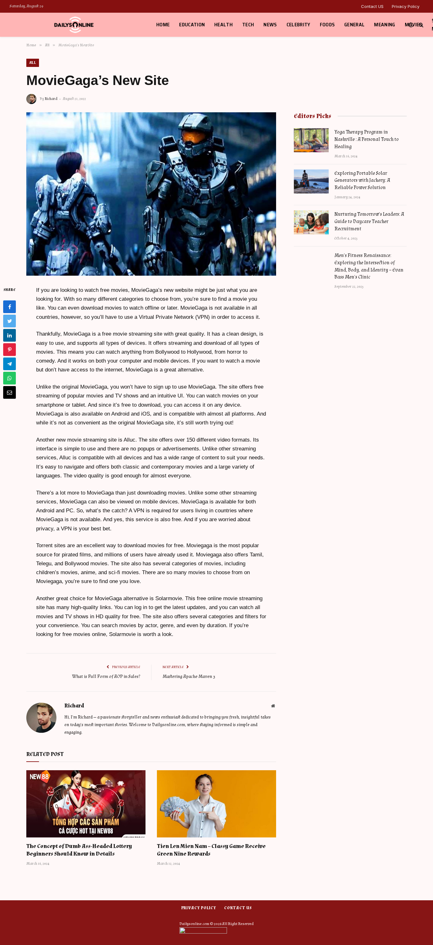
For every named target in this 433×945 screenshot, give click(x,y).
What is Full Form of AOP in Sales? (106, 676)
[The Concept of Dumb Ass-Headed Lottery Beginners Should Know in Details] (85, 803)
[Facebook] (9, 306)
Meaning (384, 25)
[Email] (9, 392)
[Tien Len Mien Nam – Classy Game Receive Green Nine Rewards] (216, 803)
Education (192, 25)
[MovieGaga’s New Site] (151, 194)
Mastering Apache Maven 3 (189, 676)
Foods (327, 25)
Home (163, 25)
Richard (51, 98)
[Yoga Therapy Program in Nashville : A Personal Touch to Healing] (311, 140)
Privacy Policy (405, 6)
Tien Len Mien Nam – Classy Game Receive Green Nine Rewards (211, 850)
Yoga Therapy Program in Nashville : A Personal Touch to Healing (366, 139)
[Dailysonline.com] (75, 25)
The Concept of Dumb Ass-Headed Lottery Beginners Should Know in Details (79, 850)
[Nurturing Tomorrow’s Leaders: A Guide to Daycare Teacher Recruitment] (311, 222)
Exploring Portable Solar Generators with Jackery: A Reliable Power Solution (362, 180)
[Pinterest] (9, 349)
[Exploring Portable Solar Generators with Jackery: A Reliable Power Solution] (311, 181)
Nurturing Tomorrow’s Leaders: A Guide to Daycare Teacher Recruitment (369, 221)
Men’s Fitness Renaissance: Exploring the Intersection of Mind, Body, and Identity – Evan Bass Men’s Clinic (369, 266)
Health (223, 25)
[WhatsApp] (9, 378)
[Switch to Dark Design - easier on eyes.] (411, 25)
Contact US (372, 6)
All (32, 62)
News (270, 25)
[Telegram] (9, 364)
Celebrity (298, 25)
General (354, 25)
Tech (248, 25)
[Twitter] (9, 321)
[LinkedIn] (9, 335)
